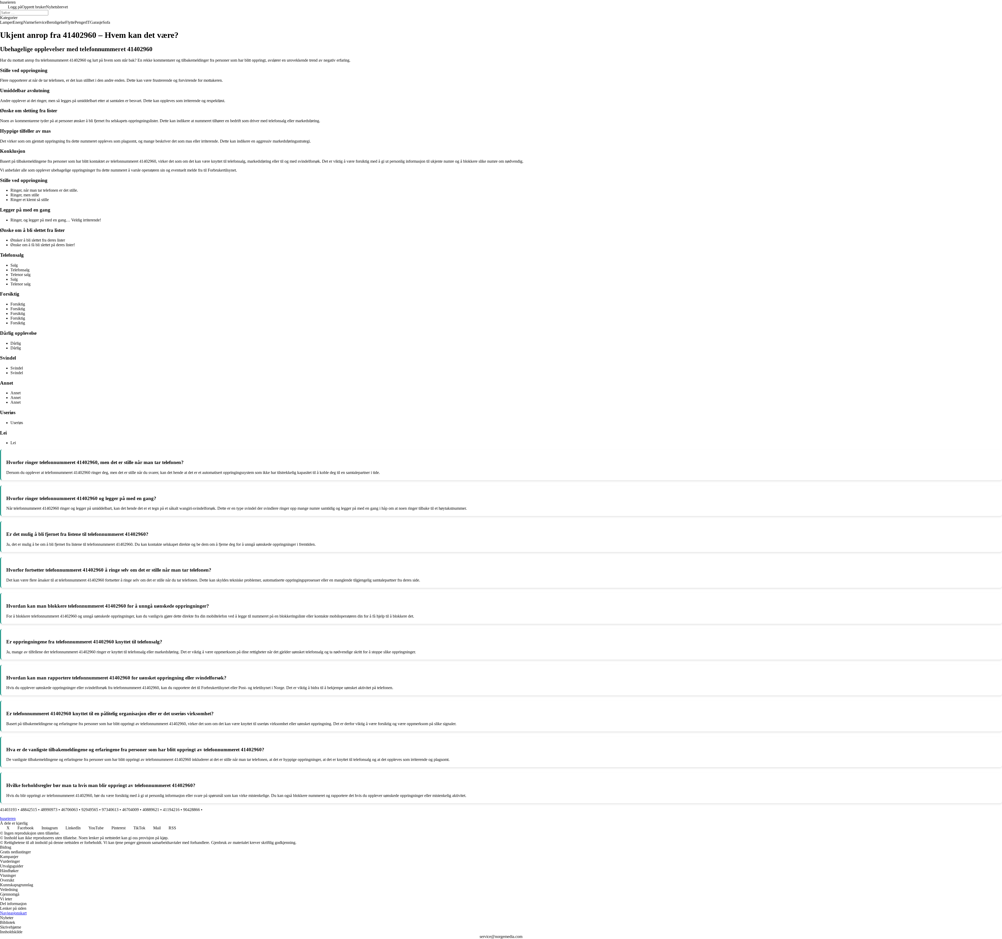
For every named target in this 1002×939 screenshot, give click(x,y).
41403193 (8, 809)
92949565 (89, 809)
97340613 (110, 809)
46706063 (69, 809)
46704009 (130, 809)
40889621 (150, 809)
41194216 (171, 809)
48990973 (49, 809)
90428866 (191, 809)
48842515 (28, 809)
